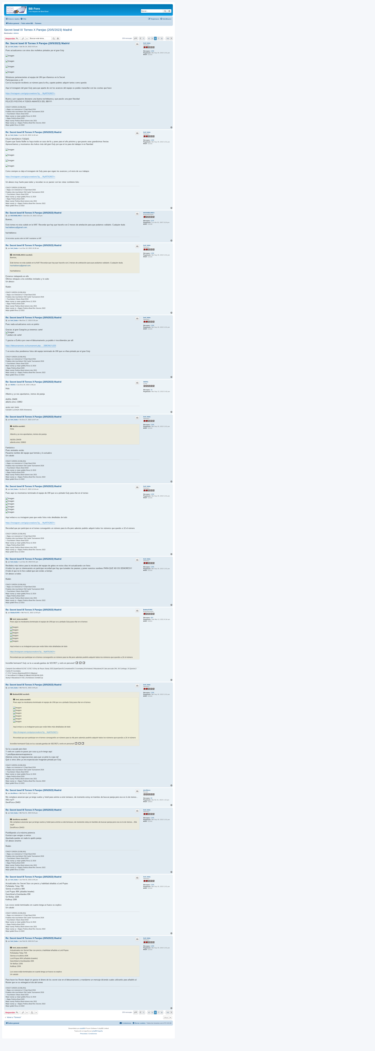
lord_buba (146, 43)
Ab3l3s (145, 382)
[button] (135, 38)
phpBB (82, 1028)
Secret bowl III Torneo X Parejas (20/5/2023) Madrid (38, 29)
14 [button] (168, 38)
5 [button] (152, 38)
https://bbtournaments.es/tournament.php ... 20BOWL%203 (31, 346)
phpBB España (97, 1031)
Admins (16, 33)
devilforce (146, 790)
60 (151, 798)
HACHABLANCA (148, 213)
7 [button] (158, 38)
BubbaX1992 (147, 609)
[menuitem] (23, 19)
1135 (152, 220)
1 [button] (143, 38)
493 (152, 617)
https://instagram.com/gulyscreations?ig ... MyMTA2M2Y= (30, 93)
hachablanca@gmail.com (16, 227)
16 (151, 389)
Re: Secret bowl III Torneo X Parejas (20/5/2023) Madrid (37, 43)
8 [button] (161, 38)
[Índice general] (17, 9)
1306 (152, 51)
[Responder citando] (137, 44)
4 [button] (148, 38)
